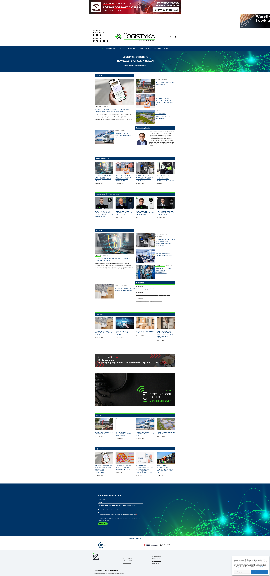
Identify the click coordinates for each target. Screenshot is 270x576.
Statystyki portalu (127, 563)
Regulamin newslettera (136, 518)
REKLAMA (148, 48)
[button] (116, 48)
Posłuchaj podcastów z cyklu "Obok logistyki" (108, 194)
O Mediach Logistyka (127, 560)
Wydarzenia (140, 282)
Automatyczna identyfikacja (161, 234)
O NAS (141, 48)
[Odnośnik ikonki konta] (175, 37)
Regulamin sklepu (156, 563)
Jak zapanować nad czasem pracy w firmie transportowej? (164, 271)
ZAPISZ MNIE (102, 524)
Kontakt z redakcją (127, 558)
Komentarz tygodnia (143, 128)
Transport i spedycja (160, 265)
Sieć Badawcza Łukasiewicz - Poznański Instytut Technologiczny (109, 573)
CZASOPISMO (157, 48)
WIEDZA (121, 48)
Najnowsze (99, 75)
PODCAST (165, 48)
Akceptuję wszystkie (259, 571)
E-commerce (99, 314)
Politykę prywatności (122, 518)
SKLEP (169, 36)
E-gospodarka (98, 106)
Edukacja (157, 95)
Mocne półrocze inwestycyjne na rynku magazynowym (163, 116)
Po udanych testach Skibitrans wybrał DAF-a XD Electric (124, 135)
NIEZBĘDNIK (131, 48)
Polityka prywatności (157, 556)
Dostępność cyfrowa (156, 558)
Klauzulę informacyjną (110, 518)
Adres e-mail (101, 499)
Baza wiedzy (99, 230)
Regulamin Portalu (156, 561)
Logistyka (157, 79)
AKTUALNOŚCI (110, 48)
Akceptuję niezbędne (242, 571)
